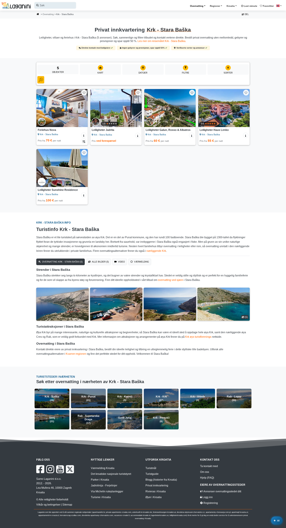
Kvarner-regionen (76, 353)
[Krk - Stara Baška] (62, 304)
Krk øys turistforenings (198, 336)
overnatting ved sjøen (170, 280)
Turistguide (152, 473)
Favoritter (268, 6)
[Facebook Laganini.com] (40, 469)
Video (121, 262)
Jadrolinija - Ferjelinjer (104, 485)
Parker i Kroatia (100, 479)
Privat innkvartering (156, 485)
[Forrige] (42, 108)
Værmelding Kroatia (102, 468)
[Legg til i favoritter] (84, 92)
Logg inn (207, 497)
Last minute (250, 6)
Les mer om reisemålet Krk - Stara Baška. (162, 41)
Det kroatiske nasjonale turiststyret (111, 473)
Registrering (210, 503)
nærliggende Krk (156, 250)
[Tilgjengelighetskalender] (83, 141)
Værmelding (141, 262)
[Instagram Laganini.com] (50, 469)
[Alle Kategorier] (40, 80)
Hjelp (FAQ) (207, 477)
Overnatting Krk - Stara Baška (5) (62, 262)
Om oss (204, 472)
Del (246, 14)
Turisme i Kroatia (101, 497)
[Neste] (82, 108)
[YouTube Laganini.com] (60, 469)
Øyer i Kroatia (153, 497)
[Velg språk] (280, 5)
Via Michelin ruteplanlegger (107, 491)
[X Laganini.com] (70, 469)
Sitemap (67, 504)
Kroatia (231, 6)
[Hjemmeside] (38, 14)
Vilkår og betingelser (48, 504)
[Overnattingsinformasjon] (83, 135)
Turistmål (150, 468)
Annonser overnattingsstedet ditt (222, 491)
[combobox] (55, 5)
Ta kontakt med (209, 466)
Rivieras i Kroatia (155, 491)
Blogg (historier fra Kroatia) (161, 479)
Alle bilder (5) (100, 262)
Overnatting (196, 6)
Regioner (215, 6)
